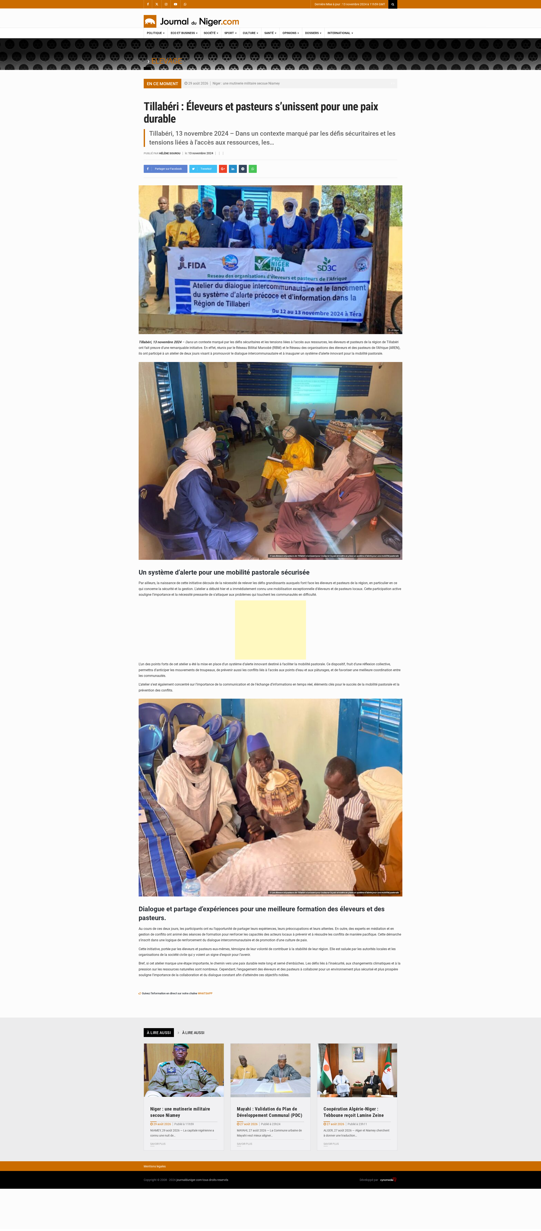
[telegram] (243, 169)
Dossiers (312, 33)
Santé (269, 33)
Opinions (290, 33)
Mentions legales (155, 1166)
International (339, 33)
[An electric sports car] (184, 1070)
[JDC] (191, 21)
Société (210, 33)
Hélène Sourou (170, 153)
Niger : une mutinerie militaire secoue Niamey (246, 83)
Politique (155, 33)
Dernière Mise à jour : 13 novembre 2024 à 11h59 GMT (349, 4)
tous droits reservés (215, 1180)
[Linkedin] (233, 169)
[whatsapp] (253, 169)
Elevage (166, 61)
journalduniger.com (189, 1180)
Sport (229, 33)
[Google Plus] (223, 169)
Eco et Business (183, 33)
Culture (249, 33)
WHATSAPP (205, 993)
